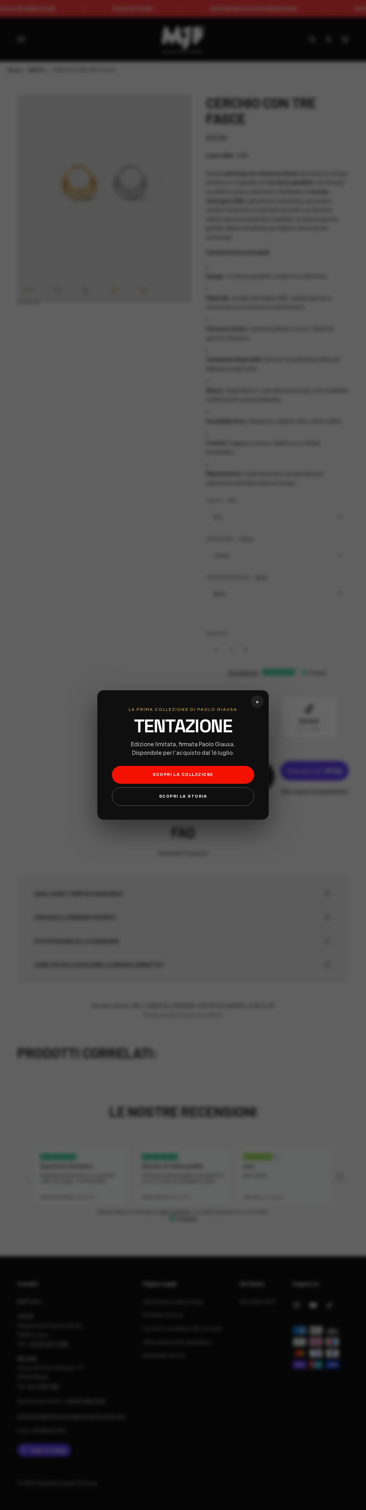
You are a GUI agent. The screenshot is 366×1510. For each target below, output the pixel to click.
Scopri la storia (183, 796)
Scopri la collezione (183, 774)
